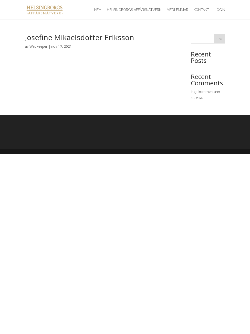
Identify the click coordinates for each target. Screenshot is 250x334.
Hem (98, 10)
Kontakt (201, 10)
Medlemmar (177, 10)
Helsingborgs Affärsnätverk (134, 10)
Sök (219, 38)
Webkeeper (38, 46)
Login (220, 10)
